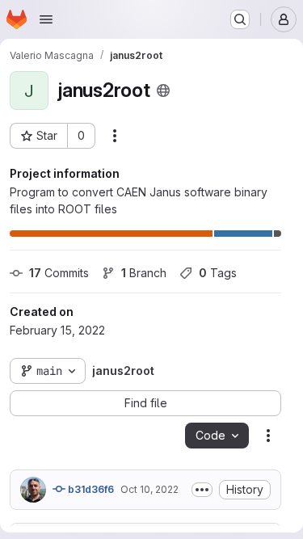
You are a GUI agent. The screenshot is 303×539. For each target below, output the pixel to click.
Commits (59, 273)
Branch (143, 273)
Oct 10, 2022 (149, 489)
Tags (218, 273)
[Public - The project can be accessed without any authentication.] (163, 90)
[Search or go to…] (240, 19)
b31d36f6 (89, 489)
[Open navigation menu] (46, 19)
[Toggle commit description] (202, 489)
